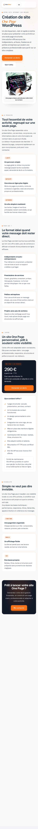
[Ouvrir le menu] (19, 5)
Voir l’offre (9, 65)
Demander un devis (12, 58)
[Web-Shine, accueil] (7, 4)
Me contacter (19, 608)
